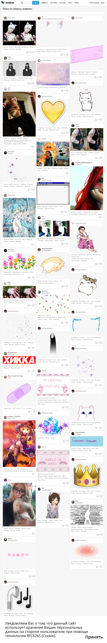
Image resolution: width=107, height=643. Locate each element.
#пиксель (26, 272)
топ (9, 88)
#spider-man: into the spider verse (82, 258)
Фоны (70, 3)
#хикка (20, 78)
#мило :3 (88, 72)
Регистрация (94, 3)
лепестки (44, 291)
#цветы (23, 184)
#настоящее (83, 214)
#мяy (59, 49)
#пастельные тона (18, 408)
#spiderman (82, 254)
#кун (5, 274)
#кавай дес (16, 274)
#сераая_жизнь (60, 238)
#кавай (12, 49)
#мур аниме (13, 78)
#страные (15, 342)
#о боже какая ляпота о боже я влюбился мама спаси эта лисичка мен (17, 141)
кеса (76, 124)
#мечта (81, 74)
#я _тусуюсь (93, 214)
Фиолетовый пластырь (15, 376)
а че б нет (11, 151)
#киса (6, 47)
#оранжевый (8, 471)
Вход (102, 3)
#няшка (13, 138)
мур (42, 178)
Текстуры (62, 3)
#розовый (81, 72)
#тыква (17, 469)
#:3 (23, 274)
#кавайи (18, 49)
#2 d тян (40, 402)
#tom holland (75, 260)
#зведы (73, 72)
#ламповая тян (88, 212)
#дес (86, 74)
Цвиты (10, 538)
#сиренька (20, 186)
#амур (6, 300)
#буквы (73, 527)
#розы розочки (14, 184)
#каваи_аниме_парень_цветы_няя (49, 400)
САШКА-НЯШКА (80, 432)
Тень (9, 57)
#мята (96, 212)
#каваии (7, 80)
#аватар (29, 239)
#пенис (48, 315)
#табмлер (74, 214)
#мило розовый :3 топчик (46, 398)
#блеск (32, 47)
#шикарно (79, 152)
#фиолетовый (15, 80)
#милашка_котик (88, 448)
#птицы (11, 344)
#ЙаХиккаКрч (12, 352)
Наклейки (53, 3)
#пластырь (7, 408)
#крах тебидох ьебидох (86, 527)
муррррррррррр (46, 248)
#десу (64, 400)
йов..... (77, 501)
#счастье (74, 74)
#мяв (64, 49)
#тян (30, 78)
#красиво (41, 438)
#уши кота (41, 49)
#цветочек (41, 315)
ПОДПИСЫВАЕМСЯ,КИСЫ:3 (83, 162)
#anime (23, 528)
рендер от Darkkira (14, 416)
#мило (6, 186)
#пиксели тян (48, 402)
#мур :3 (25, 138)
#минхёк (18, 47)
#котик (19, 138)
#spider (89, 254)
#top (43, 404)
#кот (21, 342)
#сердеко (41, 240)
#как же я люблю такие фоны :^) (48, 87)
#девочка (24, 469)
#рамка (95, 72)
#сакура (30, 184)
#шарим (22, 300)
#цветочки (7, 272)
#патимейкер (13, 300)
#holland (84, 260)
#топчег (45, 238)
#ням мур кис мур (77, 529)
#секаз (11, 47)
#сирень (27, 186)
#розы (6, 184)
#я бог (80, 212)
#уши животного (51, 49)
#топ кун (7, 138)
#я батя (73, 212)
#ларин (40, 168)
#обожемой (8, 143)
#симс (26, 78)
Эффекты (45, 3)
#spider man (97, 254)
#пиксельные (16, 272)
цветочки (11, 249)
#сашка (73, 448)
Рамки (76, 3)
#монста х (25, 47)
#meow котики (20, 344)
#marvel (74, 254)
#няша (6, 49)
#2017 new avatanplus (61, 402)
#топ (23, 80)
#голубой (18, 239)
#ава (23, 239)
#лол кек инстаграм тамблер (47, 317)
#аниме (6, 239)
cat (42, 17)
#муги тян (29, 300)
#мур (10, 274)
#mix (39, 404)
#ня (25, 342)
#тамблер (7, 342)
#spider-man (75, 256)
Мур (9, 282)
